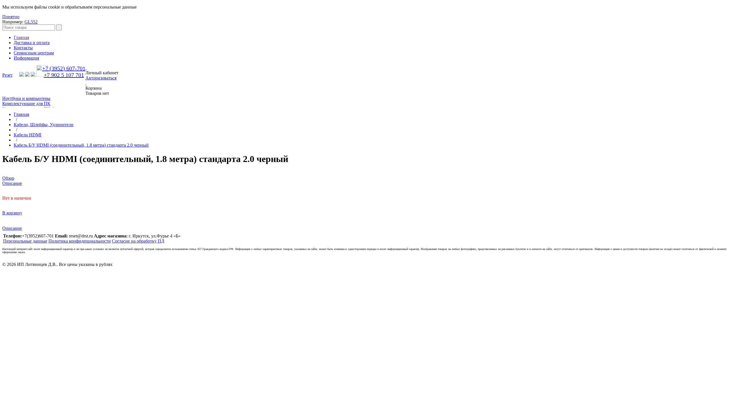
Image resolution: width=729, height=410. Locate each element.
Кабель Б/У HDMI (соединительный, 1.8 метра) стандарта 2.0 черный (81, 145)
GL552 (31, 21)
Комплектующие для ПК (26, 103)
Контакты (23, 47)
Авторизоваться (100, 77)
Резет (7, 75)
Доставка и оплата (32, 42)
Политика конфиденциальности (79, 241)
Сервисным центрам (34, 52)
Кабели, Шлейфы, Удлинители (43, 124)
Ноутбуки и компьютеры (26, 98)
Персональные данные (25, 241)
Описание (12, 228)
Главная (21, 37)
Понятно (10, 16)
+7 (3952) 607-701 (63, 68)
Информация (26, 58)
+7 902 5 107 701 (64, 75)
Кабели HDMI (27, 134)
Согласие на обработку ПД (138, 241)
